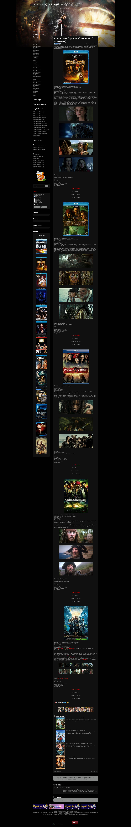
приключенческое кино (88, 47)
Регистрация (61, 809)
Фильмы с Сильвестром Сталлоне (38, 162)
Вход (36, 1)
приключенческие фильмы (73, 46)
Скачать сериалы (38, 100)
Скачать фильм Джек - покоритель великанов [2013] (75, 718)
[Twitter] (65, 703)
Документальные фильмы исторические (40, 125)
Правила (68, 809)
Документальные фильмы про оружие (39, 127)
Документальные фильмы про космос (39, 117)
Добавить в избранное (38, 32)
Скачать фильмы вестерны (36, 42)
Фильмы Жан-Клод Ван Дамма (38, 166)
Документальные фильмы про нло (39, 115)
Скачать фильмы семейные (36, 74)
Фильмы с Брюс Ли (36, 158)
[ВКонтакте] (64, 703)
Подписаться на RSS (41, 182)
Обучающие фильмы (36, 135)
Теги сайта (73, 809)
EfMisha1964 (59, 788)
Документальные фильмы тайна (38, 119)
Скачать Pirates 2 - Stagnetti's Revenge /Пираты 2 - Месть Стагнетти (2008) (79, 743)
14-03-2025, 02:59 (94, 45)
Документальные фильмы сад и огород (40, 133)
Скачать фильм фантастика (35, 92)
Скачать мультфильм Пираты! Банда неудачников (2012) (76, 730)
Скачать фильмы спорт (37, 81)
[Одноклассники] (67, 703)
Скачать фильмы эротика (36, 95)
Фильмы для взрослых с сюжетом (39, 147)
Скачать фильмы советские (36, 78)
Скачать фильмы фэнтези (36, 89)
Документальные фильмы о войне (39, 111)
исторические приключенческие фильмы (76, 47)
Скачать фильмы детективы (36, 48)
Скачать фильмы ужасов (36, 86)
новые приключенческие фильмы (63, 47)
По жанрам (36, 37)
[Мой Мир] (69, 703)
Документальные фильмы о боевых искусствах (41, 129)
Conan (88, 45)
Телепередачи (37, 140)
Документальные (38, 109)
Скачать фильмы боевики (36, 39)
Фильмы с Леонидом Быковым (38, 156)
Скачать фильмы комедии (36, 62)
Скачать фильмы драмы (36, 51)
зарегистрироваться (72, 779)
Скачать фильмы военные (36, 45)
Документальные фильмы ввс (38, 113)
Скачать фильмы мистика (36, 68)
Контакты (65, 809)
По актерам (36, 154)
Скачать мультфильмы (39, 104)
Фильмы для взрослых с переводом (39, 149)
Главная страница (55, 809)
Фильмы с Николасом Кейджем (38, 160)
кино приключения (81, 46)
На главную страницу (39, 34)
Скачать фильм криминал (35, 59)
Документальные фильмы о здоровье (39, 131)
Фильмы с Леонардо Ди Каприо (38, 164)
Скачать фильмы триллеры (36, 83)
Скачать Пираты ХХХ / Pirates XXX (72, 757)
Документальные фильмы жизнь (39, 121)
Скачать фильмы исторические (36, 57)
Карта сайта (77, 809)
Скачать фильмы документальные (36, 54)
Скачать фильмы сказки (37, 76)
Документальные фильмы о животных (40, 123)
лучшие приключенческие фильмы (62, 46)
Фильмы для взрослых (39, 145)
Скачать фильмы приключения (36, 71)
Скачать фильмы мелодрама (36, 65)
